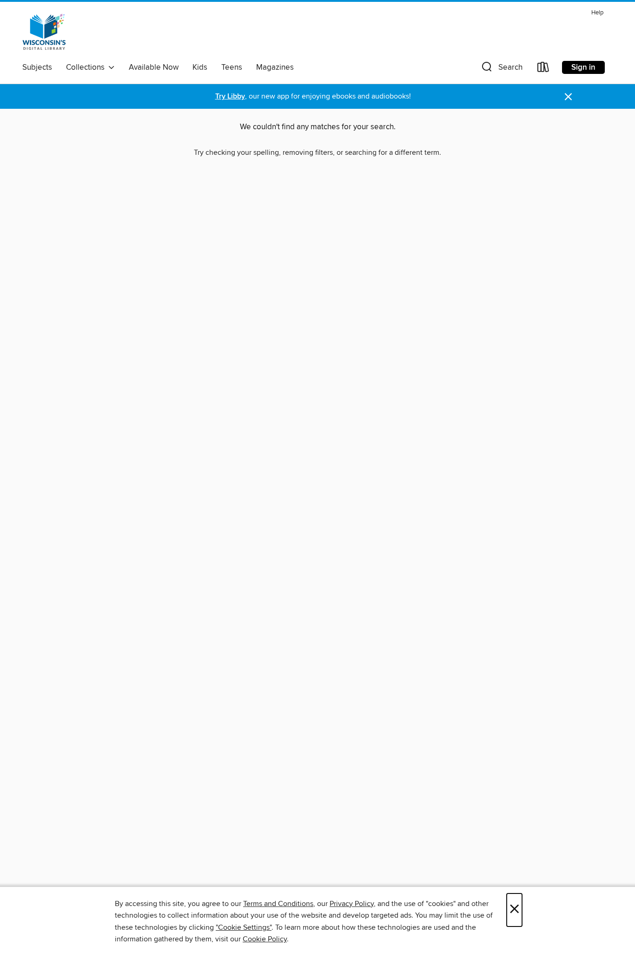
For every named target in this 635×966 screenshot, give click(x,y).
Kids (199, 67)
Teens (231, 67)
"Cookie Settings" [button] (243, 927)
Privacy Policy (352, 903)
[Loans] (543, 69)
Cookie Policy (265, 939)
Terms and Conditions (278, 903)
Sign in (583, 67)
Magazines (275, 67)
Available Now (154, 67)
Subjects (37, 67)
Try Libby (230, 96)
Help (597, 12)
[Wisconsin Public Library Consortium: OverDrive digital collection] (44, 32)
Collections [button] (87, 67)
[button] (501, 69)
